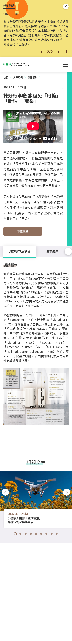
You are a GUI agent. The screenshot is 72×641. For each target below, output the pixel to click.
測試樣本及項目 (19, 251)
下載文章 (22, 231)
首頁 (5, 77)
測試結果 (52, 251)
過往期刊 (32, 77)
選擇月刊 (18, 77)
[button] (41, 51)
